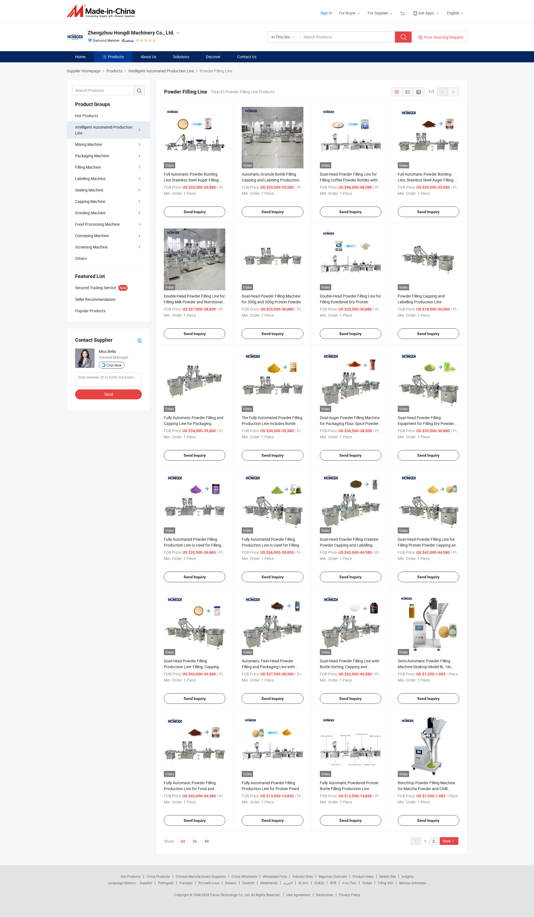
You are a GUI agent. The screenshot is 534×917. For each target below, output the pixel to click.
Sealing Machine (89, 190)
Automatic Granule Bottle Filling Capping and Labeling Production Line (270, 179)
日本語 (319, 883)
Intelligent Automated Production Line (103, 130)
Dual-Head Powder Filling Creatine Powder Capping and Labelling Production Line (349, 545)
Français (185, 883)
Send (108, 394)
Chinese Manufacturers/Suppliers (201, 876)
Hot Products (86, 115)
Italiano (230, 883)
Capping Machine (90, 201)
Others (81, 258)
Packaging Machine (92, 155)
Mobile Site (387, 876)
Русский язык (208, 883)
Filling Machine (88, 167)
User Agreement (298, 895)
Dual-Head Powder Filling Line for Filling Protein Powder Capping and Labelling (428, 545)
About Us (148, 56)
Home (80, 56)
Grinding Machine (90, 212)
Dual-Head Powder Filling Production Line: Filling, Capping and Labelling (191, 666)
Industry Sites (303, 876)
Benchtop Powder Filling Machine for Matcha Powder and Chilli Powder (426, 788)
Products (116, 56)
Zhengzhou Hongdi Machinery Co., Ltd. (131, 33)
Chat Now (114, 365)
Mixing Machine (88, 144)
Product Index (363, 876)
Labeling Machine (90, 178)
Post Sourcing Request (443, 37)
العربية (288, 883)
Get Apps (426, 13)
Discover (213, 56)
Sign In (326, 13)
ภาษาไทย (349, 883)
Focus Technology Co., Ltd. (230, 895)
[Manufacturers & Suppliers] (102, 11)
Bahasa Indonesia (412, 883)
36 (194, 841)
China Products (158, 876)
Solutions (181, 56)
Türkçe (367, 883)
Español (146, 883)
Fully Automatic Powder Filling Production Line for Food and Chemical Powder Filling (190, 788)
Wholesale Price (275, 876)
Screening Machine (91, 247)
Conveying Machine (92, 235)
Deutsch (248, 883)
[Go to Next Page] (453, 92)
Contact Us (246, 56)
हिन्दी (333, 883)
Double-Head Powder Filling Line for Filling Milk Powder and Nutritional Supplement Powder (194, 301)
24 (183, 841)
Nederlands (269, 883)
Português (166, 883)
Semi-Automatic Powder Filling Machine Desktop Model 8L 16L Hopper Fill (425, 666)
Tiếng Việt (385, 883)
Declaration (324, 895)
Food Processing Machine (97, 224)
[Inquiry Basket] (403, 13)
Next (447, 841)
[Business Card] (139, 340)
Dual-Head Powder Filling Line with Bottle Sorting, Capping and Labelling (349, 666)
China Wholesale (244, 876)
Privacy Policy (349, 895)
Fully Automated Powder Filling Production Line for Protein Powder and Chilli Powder (272, 788)
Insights (408, 876)
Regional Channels (333, 876)
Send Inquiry (195, 212)
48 (206, 841)
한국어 (303, 883)
